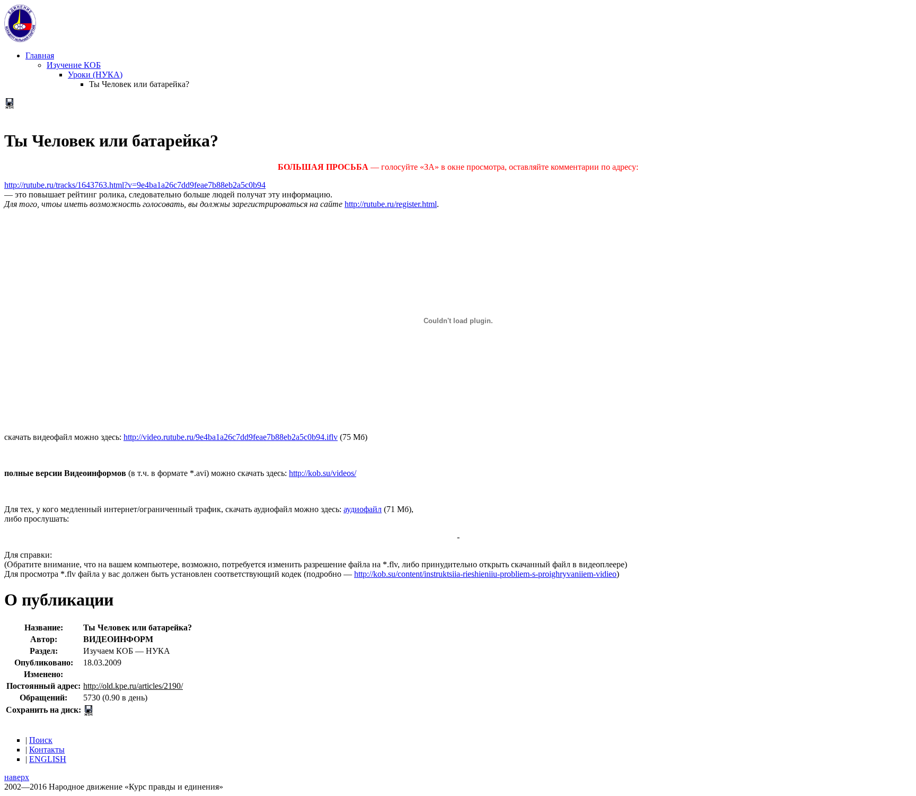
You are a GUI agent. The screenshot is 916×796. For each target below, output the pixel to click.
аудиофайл (363, 509)
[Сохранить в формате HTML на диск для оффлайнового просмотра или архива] (9, 105)
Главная (39, 55)
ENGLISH (47, 759)
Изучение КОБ (74, 65)
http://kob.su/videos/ (322, 473)
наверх (16, 777)
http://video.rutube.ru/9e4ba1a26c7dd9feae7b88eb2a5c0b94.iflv (231, 437)
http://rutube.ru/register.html (391, 204)
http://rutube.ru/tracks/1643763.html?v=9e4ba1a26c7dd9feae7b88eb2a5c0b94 (135, 184)
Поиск (40, 740)
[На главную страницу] (20, 39)
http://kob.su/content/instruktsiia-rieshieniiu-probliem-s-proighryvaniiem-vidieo (485, 573)
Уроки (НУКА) (95, 74)
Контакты (47, 749)
